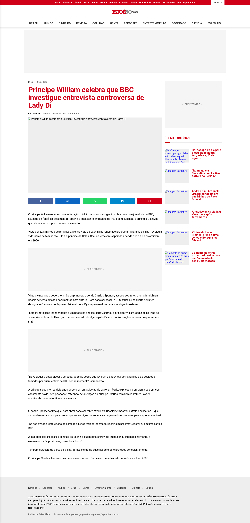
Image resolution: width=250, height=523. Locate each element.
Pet (179, 2)
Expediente (189, 2)
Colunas (98, 23)
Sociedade (179, 23)
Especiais (214, 23)
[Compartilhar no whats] (95, 201)
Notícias (32, 487)
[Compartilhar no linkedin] (67, 201)
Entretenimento (154, 23)
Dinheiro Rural (81, 2)
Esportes (124, 2)
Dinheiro (67, 2)
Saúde (94, 2)
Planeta (113, 2)
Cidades (121, 487)
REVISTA (81, 23)
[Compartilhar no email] (149, 201)
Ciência (197, 23)
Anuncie (218, 2)
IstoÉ (57, 2)
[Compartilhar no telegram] (122, 201)
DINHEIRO (65, 23)
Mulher (157, 2)
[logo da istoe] (125, 12)
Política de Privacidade (39, 514)
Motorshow (145, 2)
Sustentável (169, 2)
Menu (134, 2)
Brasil (33, 23)
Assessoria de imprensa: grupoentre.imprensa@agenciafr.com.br (86, 514)
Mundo (48, 23)
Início (30, 82)
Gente (103, 2)
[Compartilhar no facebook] (40, 201)
